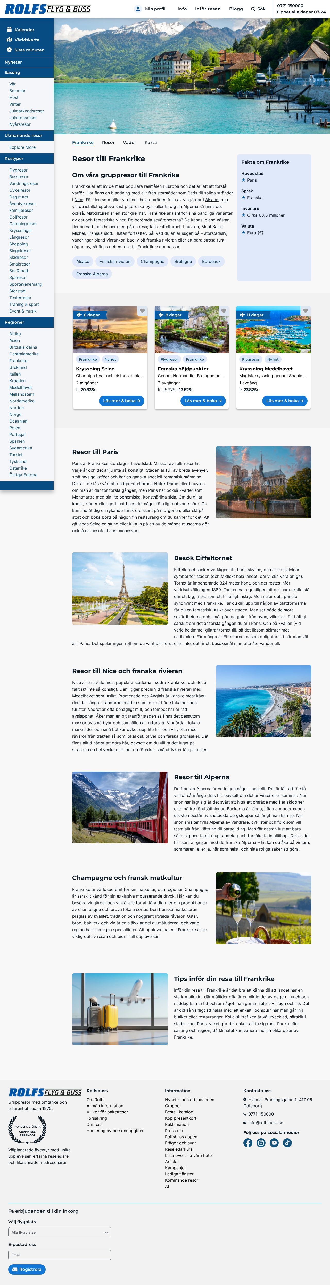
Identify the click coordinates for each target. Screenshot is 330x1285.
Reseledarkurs (178, 1149)
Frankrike (18, 360)
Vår (12, 84)
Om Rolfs (95, 1099)
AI (167, 1186)
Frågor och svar (180, 1143)
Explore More (22, 147)
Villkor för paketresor (107, 1112)
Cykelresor (19, 190)
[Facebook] (247, 1142)
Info (182, 8)
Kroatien (17, 380)
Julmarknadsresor (26, 110)
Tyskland (18, 461)
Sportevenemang (25, 284)
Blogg (236, 8)
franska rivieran (176, 689)
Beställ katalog (179, 1112)
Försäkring (97, 1118)
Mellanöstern (21, 394)
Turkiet (15, 454)
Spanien (17, 441)
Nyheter (13, 62)
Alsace (211, 199)
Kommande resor (181, 1180)
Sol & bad (18, 270)
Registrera (30, 1269)
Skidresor (18, 257)
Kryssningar (20, 230)
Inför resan (208, 8)
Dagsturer (18, 196)
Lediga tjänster (179, 1174)
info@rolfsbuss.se (265, 1122)
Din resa (95, 1124)
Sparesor (18, 277)
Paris (193, 193)
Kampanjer (175, 1167)
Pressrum (174, 1130)
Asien (14, 340)
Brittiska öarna (23, 347)
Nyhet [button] (110, 359)
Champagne (152, 261)
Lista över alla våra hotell (189, 1155)
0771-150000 (261, 1114)
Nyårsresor (20, 124)
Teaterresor (20, 297)
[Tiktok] (287, 1142)
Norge (15, 414)
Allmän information (105, 1105)
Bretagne (183, 261)
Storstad (17, 290)
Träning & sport (24, 304)
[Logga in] (138, 9)
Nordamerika (22, 400)
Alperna (191, 206)
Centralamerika (24, 353)
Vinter (15, 104)
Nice (79, 199)
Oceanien (18, 421)
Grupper (173, 1105)
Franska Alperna (92, 273)
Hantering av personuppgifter (115, 1130)
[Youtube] (274, 1142)
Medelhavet (20, 387)
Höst (13, 97)
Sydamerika (20, 447)
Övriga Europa (23, 474)
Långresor (19, 237)
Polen (14, 427)
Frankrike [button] (88, 359)
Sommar (17, 90)
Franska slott (99, 233)
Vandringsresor (24, 183)
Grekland (18, 367)
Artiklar (172, 1161)
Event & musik (23, 311)
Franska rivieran (115, 261)
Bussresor (18, 176)
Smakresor (19, 264)
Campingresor (23, 223)
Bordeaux (211, 261)
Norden (16, 407)
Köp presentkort (180, 1118)
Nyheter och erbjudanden (189, 1099)
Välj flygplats (22, 1221)
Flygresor (18, 170)
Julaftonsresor (23, 117)
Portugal (17, 434)
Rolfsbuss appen (181, 1136)
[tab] (84, 142)
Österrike (18, 468)
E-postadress (22, 1244)
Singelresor (20, 250)
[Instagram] (261, 1142)
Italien (15, 374)
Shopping (18, 243)
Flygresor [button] (169, 359)
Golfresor (18, 217)
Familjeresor (21, 210)
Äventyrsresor (22, 203)
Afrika (15, 333)
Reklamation (177, 1124)
